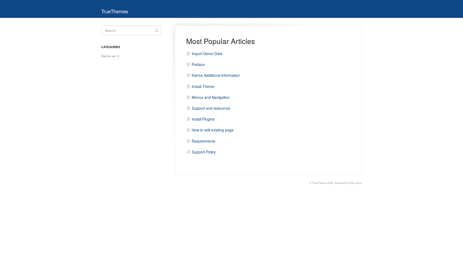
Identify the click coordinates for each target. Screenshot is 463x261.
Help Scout (355, 183)
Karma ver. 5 (110, 56)
